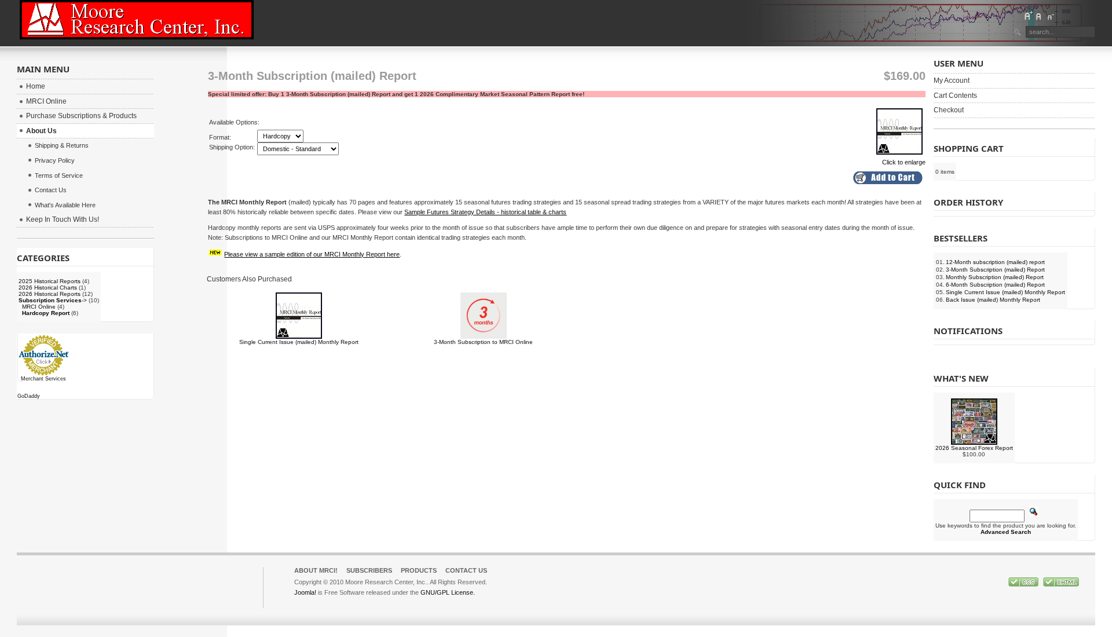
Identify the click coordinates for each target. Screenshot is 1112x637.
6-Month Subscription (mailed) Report (995, 284)
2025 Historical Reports (50, 281)
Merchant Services (43, 379)
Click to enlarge (904, 162)
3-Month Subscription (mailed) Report (995, 269)
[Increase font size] (1028, 15)
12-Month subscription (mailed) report (995, 262)
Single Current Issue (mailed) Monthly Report (299, 342)
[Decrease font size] (1050, 15)
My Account (952, 80)
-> (53, 300)
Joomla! (305, 592)
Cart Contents (955, 95)
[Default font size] (1039, 15)
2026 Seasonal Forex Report (974, 448)
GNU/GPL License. (447, 592)
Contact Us (466, 570)
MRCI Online (39, 306)
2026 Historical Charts (48, 287)
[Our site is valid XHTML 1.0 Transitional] (1061, 584)
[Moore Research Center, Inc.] (137, 19)
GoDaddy (28, 396)
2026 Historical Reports (50, 294)
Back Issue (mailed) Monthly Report (993, 299)
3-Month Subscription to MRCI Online (483, 342)
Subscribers (369, 570)
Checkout (949, 110)
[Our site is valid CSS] (1024, 584)
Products (419, 570)
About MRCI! (316, 570)
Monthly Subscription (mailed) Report (995, 277)
